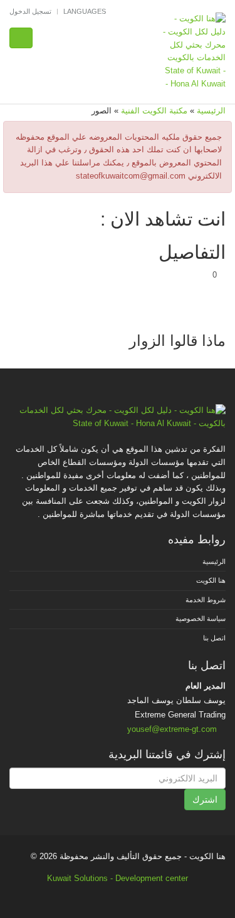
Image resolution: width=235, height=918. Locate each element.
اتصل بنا (214, 638)
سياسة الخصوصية (200, 618)
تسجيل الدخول (30, 11)
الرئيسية (211, 110)
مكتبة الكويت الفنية (154, 110)
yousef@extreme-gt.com (172, 729)
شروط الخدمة (205, 599)
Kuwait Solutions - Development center (117, 878)
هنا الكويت (211, 580)
